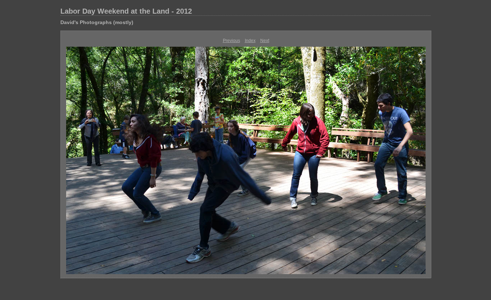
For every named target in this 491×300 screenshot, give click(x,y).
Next (264, 40)
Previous (231, 40)
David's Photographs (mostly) (96, 22)
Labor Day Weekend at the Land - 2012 (126, 11)
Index (250, 40)
